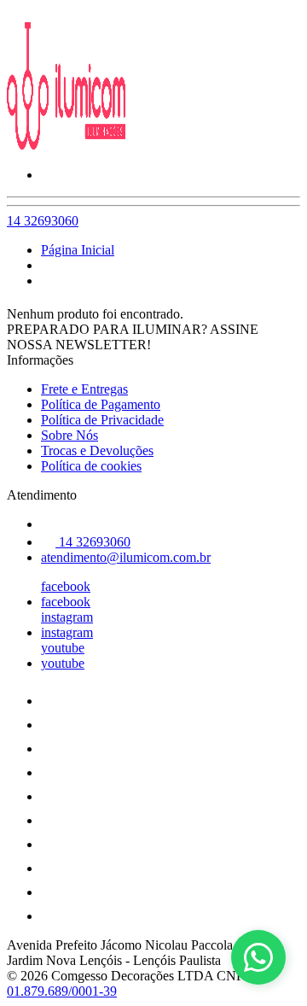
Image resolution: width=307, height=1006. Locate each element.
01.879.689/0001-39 (62, 991)
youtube (62, 647)
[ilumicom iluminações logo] (71, 145)
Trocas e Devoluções (97, 450)
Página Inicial (77, 250)
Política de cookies (91, 466)
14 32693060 (42, 220)
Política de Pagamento (100, 404)
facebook (65, 586)
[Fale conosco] (258, 957)
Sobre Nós (69, 435)
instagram (67, 617)
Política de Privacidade (102, 419)
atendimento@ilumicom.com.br (126, 557)
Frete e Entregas (84, 389)
